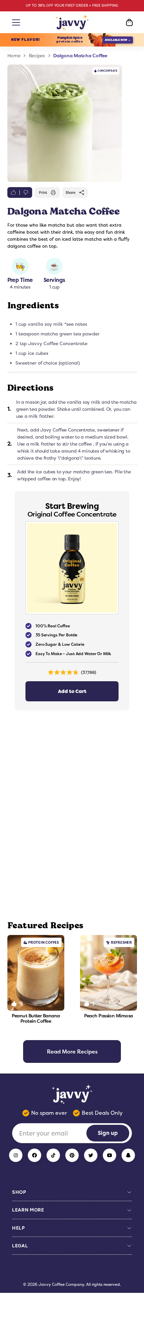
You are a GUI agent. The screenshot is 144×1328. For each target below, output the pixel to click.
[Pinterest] (72, 1155)
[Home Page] (72, 22)
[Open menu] (15, 22)
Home (13, 56)
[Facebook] (34, 1155)
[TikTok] (53, 1155)
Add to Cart (72, 691)
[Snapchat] (128, 1155)
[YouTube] (109, 1155)
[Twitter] (90, 1155)
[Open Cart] (129, 22)
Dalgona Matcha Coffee (80, 55)
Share (70, 192)
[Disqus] (72, 815)
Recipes (37, 56)
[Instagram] (15, 1155)
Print (43, 192)
